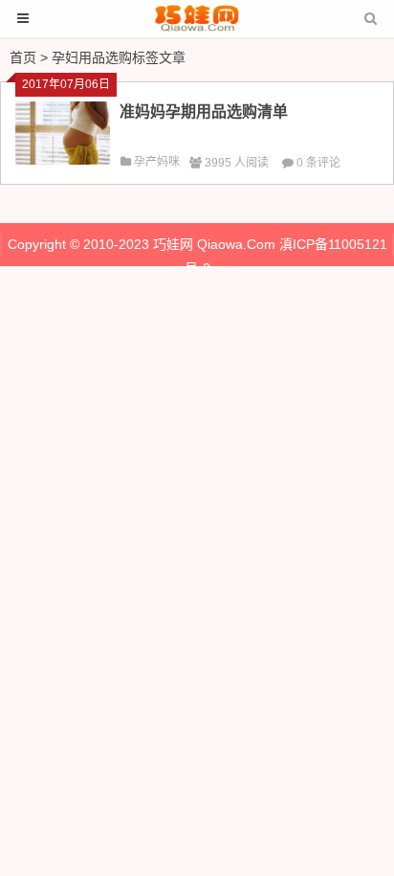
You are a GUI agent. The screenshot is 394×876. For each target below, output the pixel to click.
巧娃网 (173, 244)
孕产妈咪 (157, 161)
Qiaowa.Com (236, 244)
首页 (23, 57)
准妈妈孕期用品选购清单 (204, 111)
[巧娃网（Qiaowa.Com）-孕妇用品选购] (197, 27)
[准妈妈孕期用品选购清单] (62, 160)
